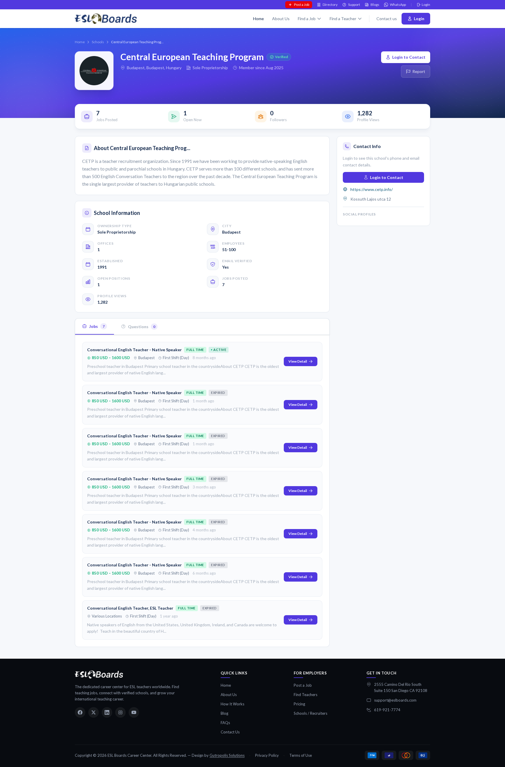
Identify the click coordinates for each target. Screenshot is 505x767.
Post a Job (301, 4)
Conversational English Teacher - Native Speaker (134, 349)
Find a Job (307, 18)
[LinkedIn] (107, 712)
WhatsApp (398, 4)
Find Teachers (305, 694)
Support (354, 4)
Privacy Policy (267, 755)
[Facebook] (80, 712)
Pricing (299, 704)
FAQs (225, 722)
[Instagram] (120, 712)
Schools (98, 42)
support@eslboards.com (395, 700)
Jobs (97, 326)
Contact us (386, 18)
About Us (281, 18)
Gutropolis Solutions (227, 755)
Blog (224, 713)
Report (418, 71)
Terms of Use (300, 755)
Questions (141, 326)
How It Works (232, 704)
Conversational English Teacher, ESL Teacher (130, 608)
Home (258, 18)
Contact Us (230, 732)
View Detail (297, 361)
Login (426, 4)
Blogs (375, 4)
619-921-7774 (387, 709)
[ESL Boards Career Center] (99, 674)
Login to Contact (409, 57)
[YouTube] (134, 712)
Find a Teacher (343, 18)
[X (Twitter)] (93, 712)
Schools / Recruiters (310, 713)
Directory (330, 4)
